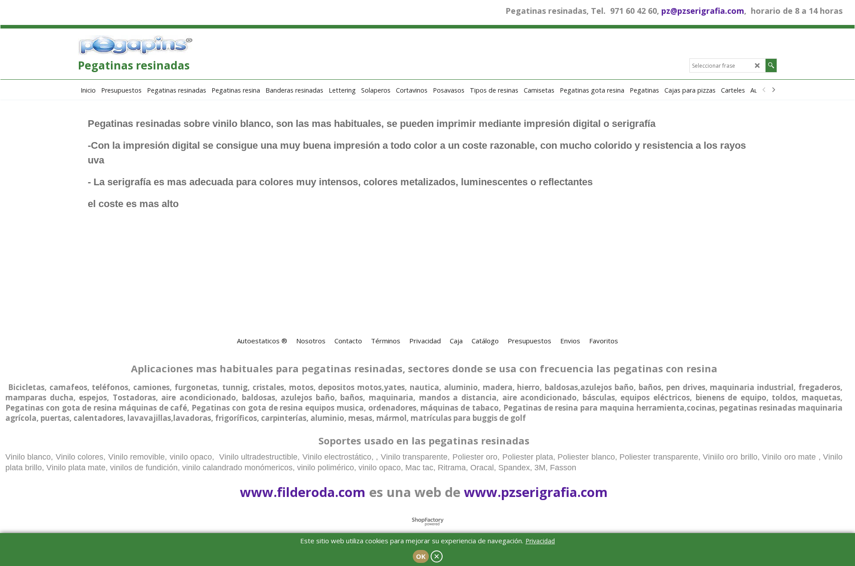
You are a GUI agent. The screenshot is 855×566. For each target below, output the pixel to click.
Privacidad (540, 541)
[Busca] (771, 65)
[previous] (764, 90)
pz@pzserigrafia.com (702, 10)
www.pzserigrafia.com (536, 492)
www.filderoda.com (303, 492)
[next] (773, 90)
